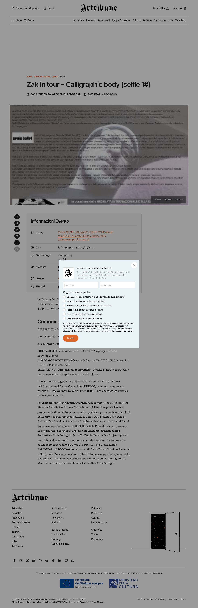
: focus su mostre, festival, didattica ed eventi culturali (95, 296)
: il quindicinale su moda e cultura (85, 309)
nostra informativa (104, 326)
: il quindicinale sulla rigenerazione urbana (89, 305)
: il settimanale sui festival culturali (84, 318)
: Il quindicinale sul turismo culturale (85, 314)
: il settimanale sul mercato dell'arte (86, 301)
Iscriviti (70, 338)
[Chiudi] (134, 265)
